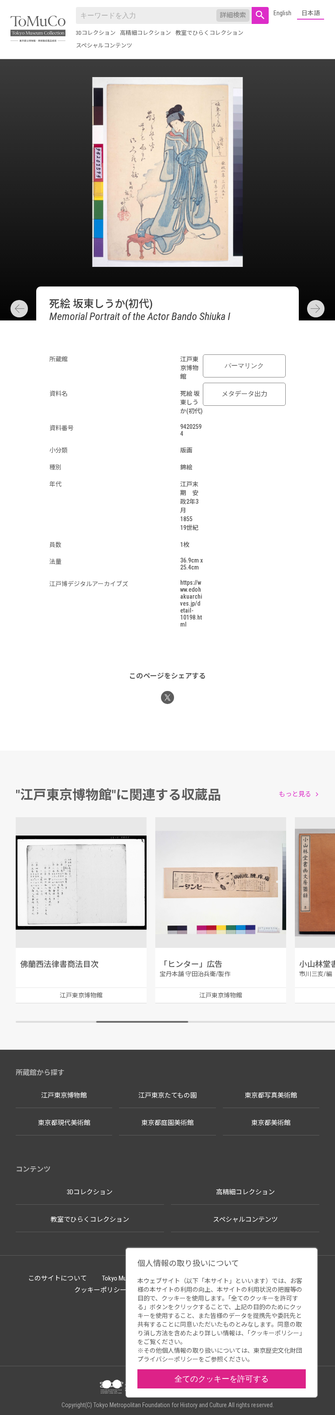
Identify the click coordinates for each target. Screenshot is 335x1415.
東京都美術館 (271, 1123)
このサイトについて (57, 1278)
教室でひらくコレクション (209, 33)
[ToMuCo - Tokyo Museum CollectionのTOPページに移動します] (37, 29)
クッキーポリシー (100, 1290)
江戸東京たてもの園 (167, 1095)
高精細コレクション (145, 33)
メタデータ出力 (244, 394)
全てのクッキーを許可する (221, 1378)
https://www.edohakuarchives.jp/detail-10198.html (191, 603)
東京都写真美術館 (271, 1095)
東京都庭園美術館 (167, 1123)
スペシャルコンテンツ (104, 45)
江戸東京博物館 (64, 1095)
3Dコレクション (96, 33)
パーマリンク (244, 366)
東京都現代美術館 (64, 1123)
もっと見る (295, 794)
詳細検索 (233, 15)
